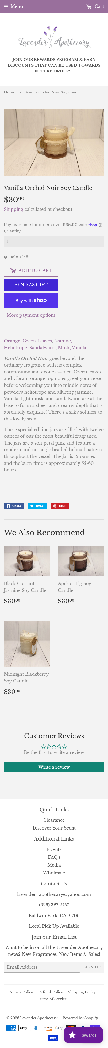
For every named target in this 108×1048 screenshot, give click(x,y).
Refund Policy (50, 992)
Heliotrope (15, 347)
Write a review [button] (54, 767)
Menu (16, 6)
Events (54, 849)
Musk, (65, 347)
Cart (98, 6)
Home (9, 92)
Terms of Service (52, 999)
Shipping (13, 209)
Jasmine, (63, 340)
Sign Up (92, 967)
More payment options (31, 315)
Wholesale (54, 872)
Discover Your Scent (54, 828)
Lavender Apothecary (38, 1018)
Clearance (54, 820)
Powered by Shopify (80, 1018)
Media (54, 865)
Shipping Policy (82, 992)
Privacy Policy (20, 992)
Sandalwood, (43, 347)
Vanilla (79, 347)
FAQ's (54, 857)
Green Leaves (37, 340)
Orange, (13, 340)
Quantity (12, 231)
